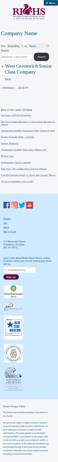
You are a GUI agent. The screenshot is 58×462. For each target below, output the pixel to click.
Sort (3, 46)
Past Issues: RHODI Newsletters (16, 115)
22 (19, 87)
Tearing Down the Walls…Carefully (17, 137)
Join (5, 222)
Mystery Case (7, 156)
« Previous (7, 87)
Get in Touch (9, 231)
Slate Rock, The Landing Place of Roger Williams (24, 169)
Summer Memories (9, 143)
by (26, 46)
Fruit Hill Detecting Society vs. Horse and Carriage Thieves (28, 175)
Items (8, 79)
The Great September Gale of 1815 (17, 181)
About (6, 227)
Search (5, 50)
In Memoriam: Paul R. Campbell (16, 162)
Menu (52, 2)
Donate (7, 218)
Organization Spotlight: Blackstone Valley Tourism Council (28, 130)
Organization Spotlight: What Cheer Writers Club (23, 150)
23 (23, 87)
